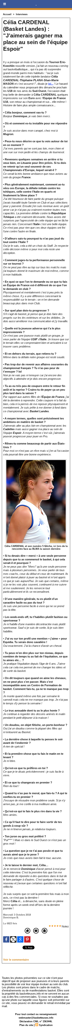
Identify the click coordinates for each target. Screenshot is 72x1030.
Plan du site (26, 1025)
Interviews (22, 14)
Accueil (7, 14)
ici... (50, 83)
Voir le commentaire (16, 959)
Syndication (46, 1025)
